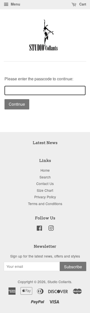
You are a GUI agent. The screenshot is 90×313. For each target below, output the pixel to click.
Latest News (45, 142)
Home (45, 170)
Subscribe (73, 267)
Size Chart (45, 190)
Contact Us (45, 183)
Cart (82, 4)
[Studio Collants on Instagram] (51, 228)
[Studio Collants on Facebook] (39, 228)
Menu (15, 4)
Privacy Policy (45, 196)
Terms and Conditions (45, 203)
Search (45, 176)
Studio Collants (59, 281)
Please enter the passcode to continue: (38, 79)
